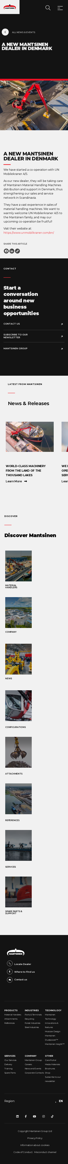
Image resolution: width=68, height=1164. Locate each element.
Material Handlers (12, 1014)
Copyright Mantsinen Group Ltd (35, 1131)
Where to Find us (24, 971)
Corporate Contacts (34, 1072)
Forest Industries (32, 1023)
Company (30, 1056)
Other (49, 1056)
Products (10, 1010)
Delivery (8, 1064)
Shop (47, 1072)
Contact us (20, 979)
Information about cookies (34, 1145)
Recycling (29, 1018)
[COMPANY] (35, 612)
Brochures (50, 1068)
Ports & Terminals (33, 1014)
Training (8, 1068)
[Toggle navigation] (60, 8)
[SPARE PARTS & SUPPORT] (35, 892)
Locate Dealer (22, 964)
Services (9, 1056)
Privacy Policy (34, 1138)
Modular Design (52, 1031)
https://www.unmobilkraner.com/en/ (28, 232)
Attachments (10, 1018)
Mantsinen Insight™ (55, 1044)
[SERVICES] (35, 845)
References (9, 1023)
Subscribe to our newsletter (15, 336)
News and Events (33, 1068)
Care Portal (50, 1060)
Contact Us (11, 323)
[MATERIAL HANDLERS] (35, 566)
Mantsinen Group (15, 348)
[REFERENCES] (35, 798)
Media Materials (52, 1064)
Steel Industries (32, 1027)
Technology (53, 1010)
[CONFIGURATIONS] (35, 705)
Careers (28, 1064)
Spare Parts (10, 1072)
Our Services (10, 1060)
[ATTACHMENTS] (35, 752)
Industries (32, 1010)
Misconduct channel (45, 1152)
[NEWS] (35, 659)
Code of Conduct (22, 1152)
